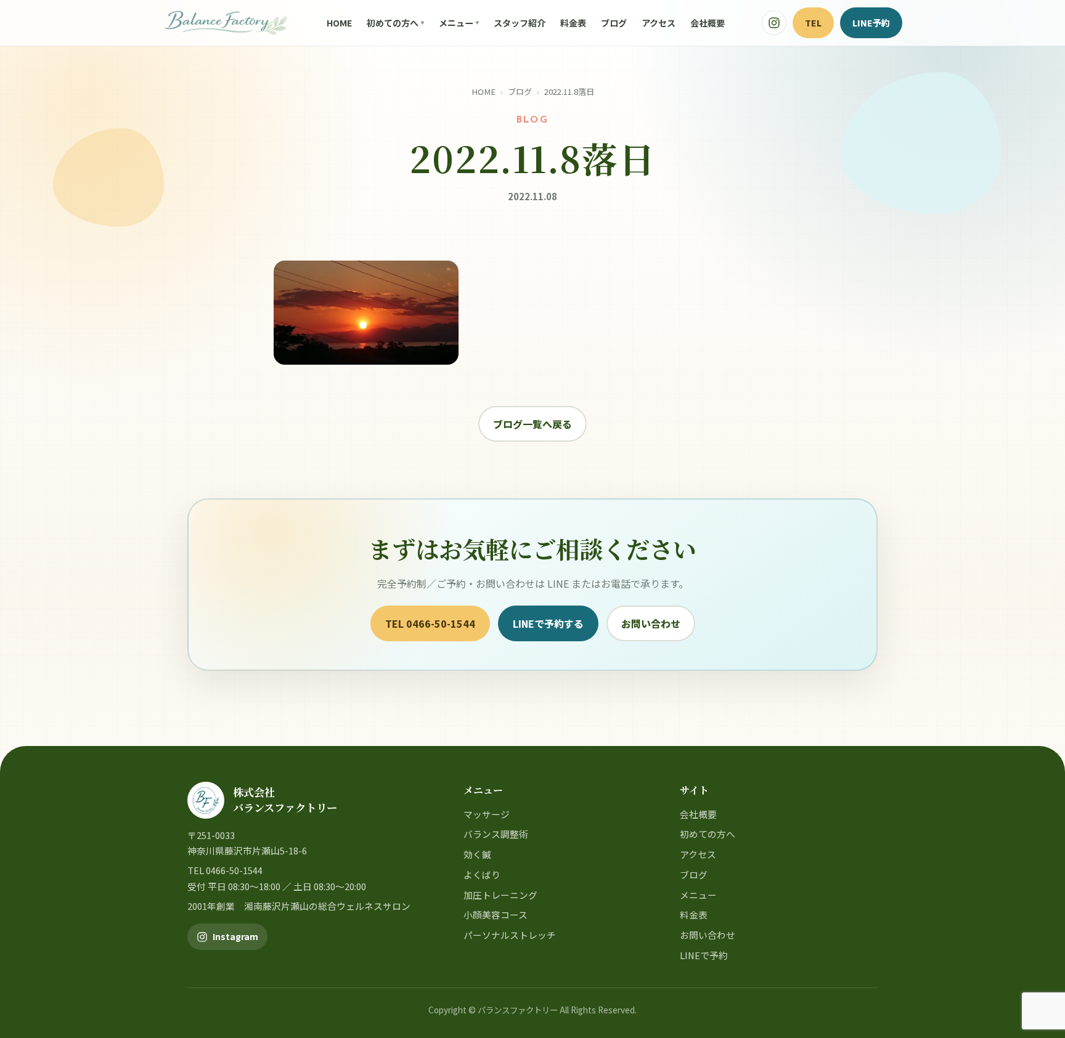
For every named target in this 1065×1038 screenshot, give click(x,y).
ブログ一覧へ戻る (532, 423)
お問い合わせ (650, 623)
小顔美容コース (495, 914)
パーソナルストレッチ (509, 934)
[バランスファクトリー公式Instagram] (774, 22)
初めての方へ (392, 23)
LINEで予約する (548, 623)
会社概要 (707, 23)
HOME (339, 23)
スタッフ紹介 (519, 23)
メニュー (456, 23)
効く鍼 (477, 854)
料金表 (573, 23)
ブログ (614, 23)
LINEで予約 (704, 955)
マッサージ (486, 814)
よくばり (481, 874)
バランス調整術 (495, 833)
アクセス (658, 23)
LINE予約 (871, 22)
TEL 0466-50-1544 (430, 623)
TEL (813, 22)
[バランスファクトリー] (226, 23)
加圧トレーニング (500, 894)
